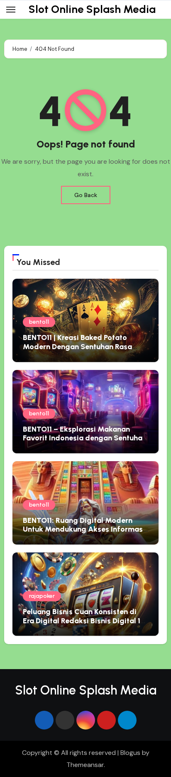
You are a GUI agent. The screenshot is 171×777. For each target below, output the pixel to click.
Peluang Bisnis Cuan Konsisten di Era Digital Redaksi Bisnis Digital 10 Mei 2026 (84, 620)
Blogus (130, 752)
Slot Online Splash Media (92, 9)
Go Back (85, 195)
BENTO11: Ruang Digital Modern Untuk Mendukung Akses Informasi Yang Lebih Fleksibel (84, 529)
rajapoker (42, 596)
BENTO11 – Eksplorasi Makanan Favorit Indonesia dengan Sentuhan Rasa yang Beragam (85, 438)
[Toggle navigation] (10, 10)
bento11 (39, 321)
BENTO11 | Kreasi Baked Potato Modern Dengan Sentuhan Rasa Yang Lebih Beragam (77, 346)
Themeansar (85, 764)
